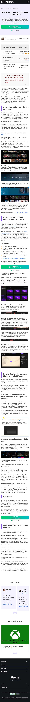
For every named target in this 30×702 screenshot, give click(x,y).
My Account (26, 692)
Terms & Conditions (15, 692)
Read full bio (7, 604)
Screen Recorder (11, 2)
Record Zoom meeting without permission (14, 258)
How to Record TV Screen (21, 212)
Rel (6, 38)
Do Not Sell (21, 692)
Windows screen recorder (8, 226)
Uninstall (2, 692)
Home (2, 8)
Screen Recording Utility (12, 8)
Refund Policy (7, 692)
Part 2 (2, 134)
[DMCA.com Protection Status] (18, 693)
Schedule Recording (15, 420)
